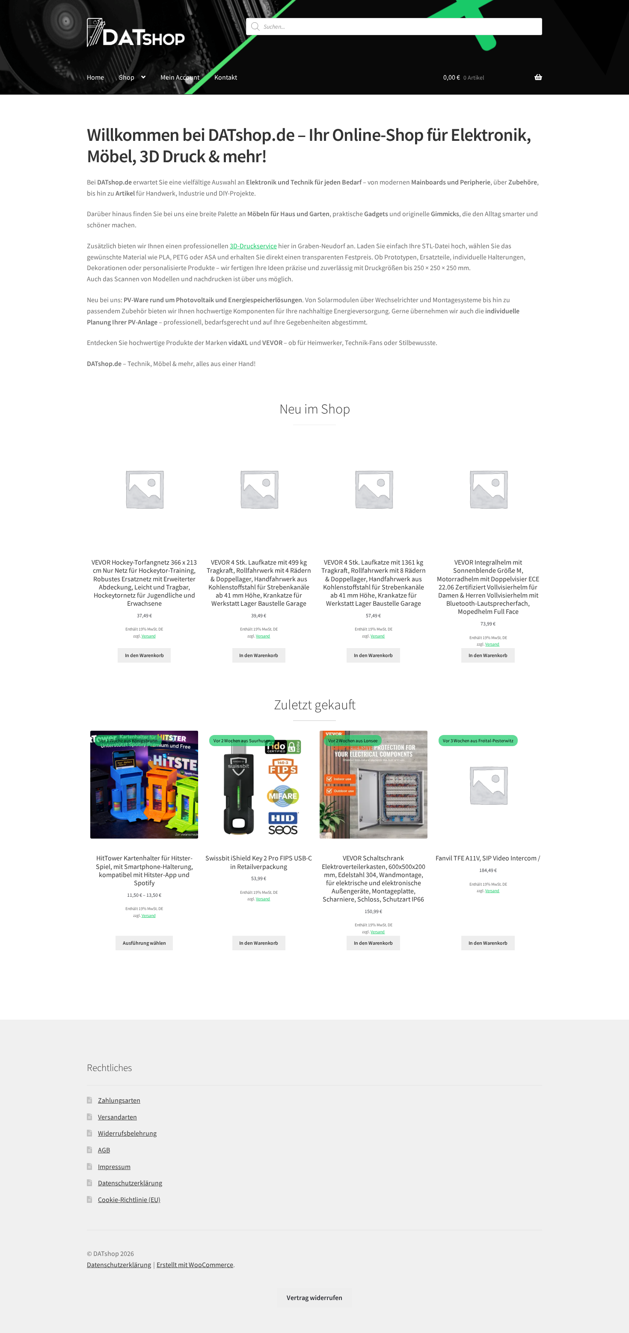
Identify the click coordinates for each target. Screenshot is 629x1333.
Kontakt (225, 77)
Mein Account (179, 77)
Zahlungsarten (119, 1100)
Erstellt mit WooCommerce (195, 1264)
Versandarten (117, 1117)
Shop (126, 77)
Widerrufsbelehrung (127, 1133)
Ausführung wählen (144, 943)
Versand (149, 636)
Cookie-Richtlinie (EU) (129, 1199)
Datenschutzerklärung (130, 1182)
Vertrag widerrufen (314, 1297)
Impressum (114, 1166)
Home (95, 77)
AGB (104, 1150)
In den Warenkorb (144, 655)
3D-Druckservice (253, 245)
